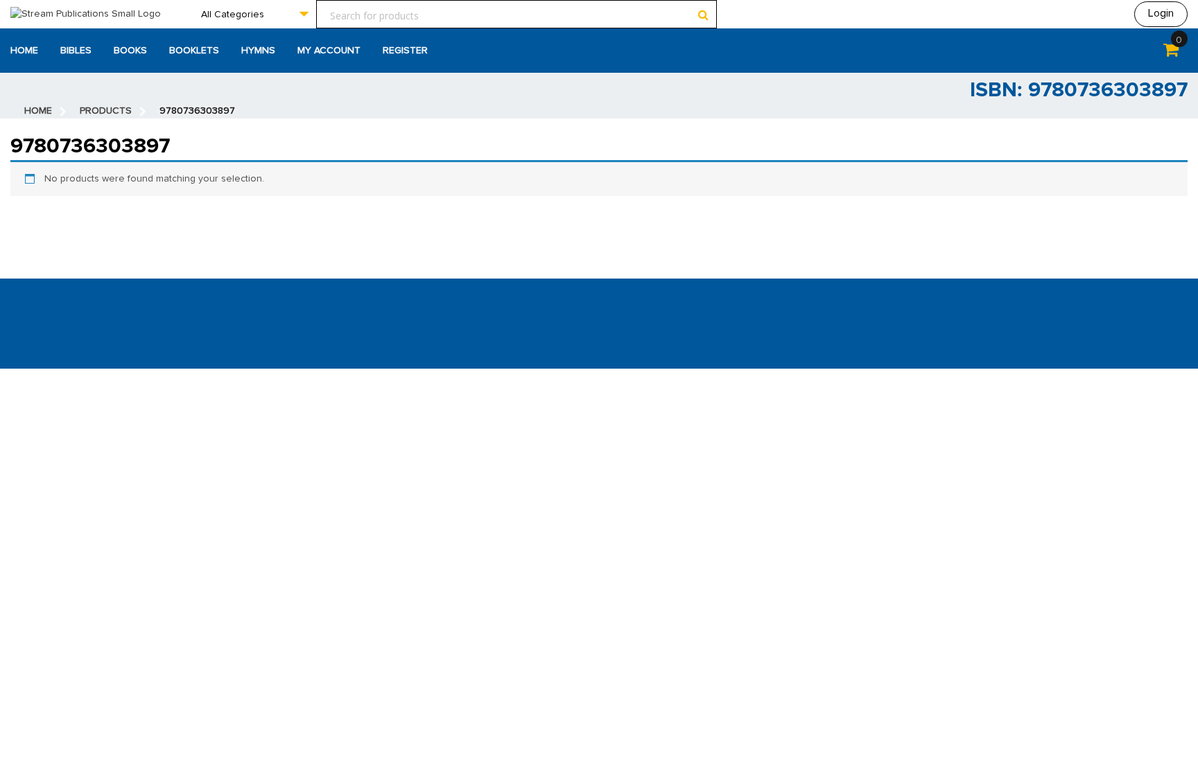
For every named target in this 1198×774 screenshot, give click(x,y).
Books (130, 50)
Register (405, 50)
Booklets (194, 50)
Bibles (76, 50)
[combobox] (254, 14)
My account (329, 50)
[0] (1171, 53)
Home (24, 50)
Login (1161, 13)
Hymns (258, 50)
